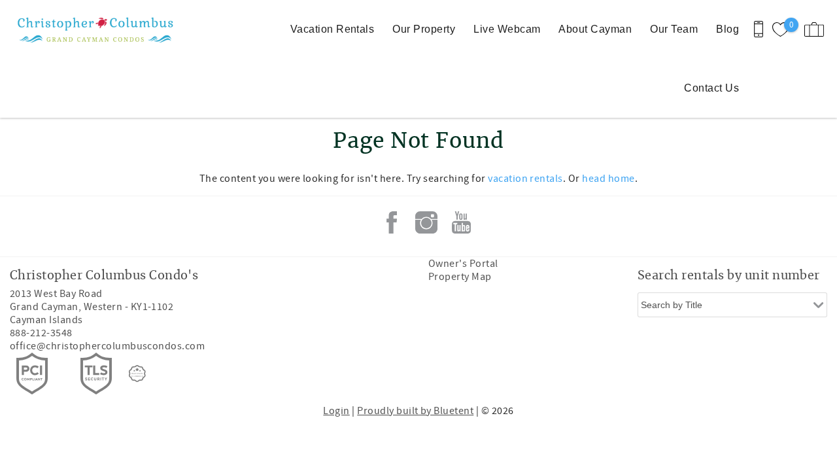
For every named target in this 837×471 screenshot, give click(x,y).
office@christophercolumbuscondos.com (107, 346)
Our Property (423, 29)
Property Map (460, 276)
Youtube (461, 222)
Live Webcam (506, 29)
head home (608, 178)
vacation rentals (525, 178)
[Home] (90, 29)
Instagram (426, 222)
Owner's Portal (463, 263)
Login (336, 410)
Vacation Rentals (332, 29)
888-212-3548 (41, 333)
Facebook (392, 222)
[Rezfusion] (137, 373)
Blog (727, 29)
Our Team (674, 29)
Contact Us (711, 88)
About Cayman (595, 29)
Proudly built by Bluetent (415, 410)
